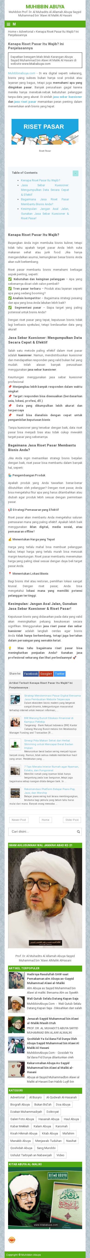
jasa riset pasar (25, 101)
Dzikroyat (53, 1111)
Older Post (72, 819)
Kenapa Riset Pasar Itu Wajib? (40, 180)
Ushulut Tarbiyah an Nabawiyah (31, 1155)
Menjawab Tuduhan (48, 1141)
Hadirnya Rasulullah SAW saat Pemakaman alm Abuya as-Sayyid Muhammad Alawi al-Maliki (50, 979)
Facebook (31, 673)
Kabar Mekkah (19, 1126)
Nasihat (71, 1141)
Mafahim (68, 1133)
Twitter (59, 673)
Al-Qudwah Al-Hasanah (61, 1097)
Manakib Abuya (20, 1141)
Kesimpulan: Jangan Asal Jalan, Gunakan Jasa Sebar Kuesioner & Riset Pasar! (45, 213)
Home (12, 31)
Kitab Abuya (50, 1133)
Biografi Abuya (20, 1104)
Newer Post (19, 819)
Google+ (46, 673)
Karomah (62, 1126)
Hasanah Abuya (49, 1119)
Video (60, 1155)
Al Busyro (35, 1097)
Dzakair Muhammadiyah (26, 1111)
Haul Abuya (71, 1119)
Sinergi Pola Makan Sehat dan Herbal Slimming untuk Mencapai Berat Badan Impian (48, 744)
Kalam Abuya (42, 1126)
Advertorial (26, 31)
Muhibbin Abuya (45, 6)
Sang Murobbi (46, 1148)
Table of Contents (24, 172)
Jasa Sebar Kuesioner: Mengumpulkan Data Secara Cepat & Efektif (45, 189)
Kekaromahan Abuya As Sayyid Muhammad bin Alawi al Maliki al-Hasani (50, 1067)
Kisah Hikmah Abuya (23, 1133)
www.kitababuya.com (36, 63)
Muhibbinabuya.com (21, 73)
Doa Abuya (63, 1104)
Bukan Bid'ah (42, 1104)
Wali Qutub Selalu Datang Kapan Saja (52, 998)
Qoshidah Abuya (21, 1148)
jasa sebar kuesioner (67, 97)
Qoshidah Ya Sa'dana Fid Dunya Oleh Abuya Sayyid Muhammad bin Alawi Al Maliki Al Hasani (53, 1043)
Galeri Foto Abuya (22, 1119)
